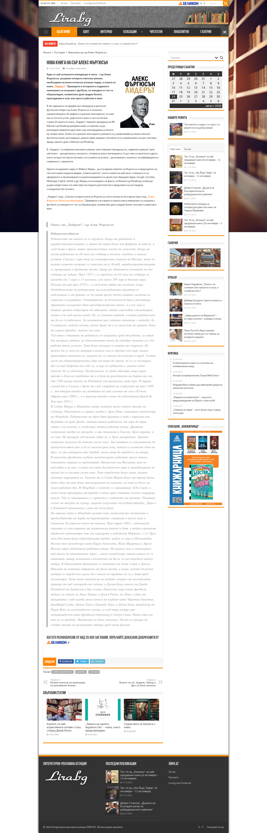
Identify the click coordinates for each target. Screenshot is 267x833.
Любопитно (181, 32)
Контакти (76, 3)
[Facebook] (204, 3)
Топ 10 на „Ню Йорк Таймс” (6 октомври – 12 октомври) (138, 789)
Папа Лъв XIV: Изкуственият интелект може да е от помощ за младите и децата (201, 333)
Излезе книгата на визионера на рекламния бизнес (67, 683)
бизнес (81, 672)
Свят (86, 32)
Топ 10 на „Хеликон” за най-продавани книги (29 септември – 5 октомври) (203, 223)
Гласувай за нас (215, 827)
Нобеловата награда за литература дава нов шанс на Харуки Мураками (200, 207)
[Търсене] (225, 3)
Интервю (106, 32)
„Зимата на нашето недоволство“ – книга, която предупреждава (102, 727)
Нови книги (81, 68)
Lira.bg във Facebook (95, 3)
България (63, 32)
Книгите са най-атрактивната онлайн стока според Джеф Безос (64, 727)
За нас (64, 3)
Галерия (205, 32)
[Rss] (201, 3)
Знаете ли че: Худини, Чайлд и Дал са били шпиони (137, 683)
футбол (94, 672)
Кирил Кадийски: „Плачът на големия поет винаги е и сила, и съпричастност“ (98, 43)
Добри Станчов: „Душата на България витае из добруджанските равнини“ (199, 191)
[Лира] (70, 15)
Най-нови (175, 149)
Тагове (187, 149)
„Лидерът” (60, 86)
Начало (46, 31)
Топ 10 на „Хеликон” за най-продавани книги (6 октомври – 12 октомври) (202, 159)
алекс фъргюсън (62, 672)
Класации (130, 32)
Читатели (156, 32)
